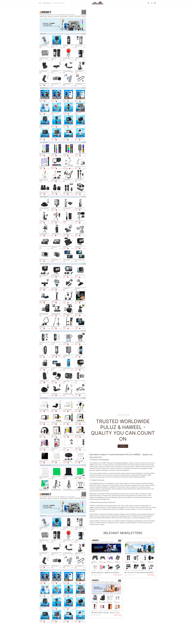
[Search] (148, 3)
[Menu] (155, 3)
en (151, 3)
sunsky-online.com (47, 3)
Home (40, 3)
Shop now (122, 446)
